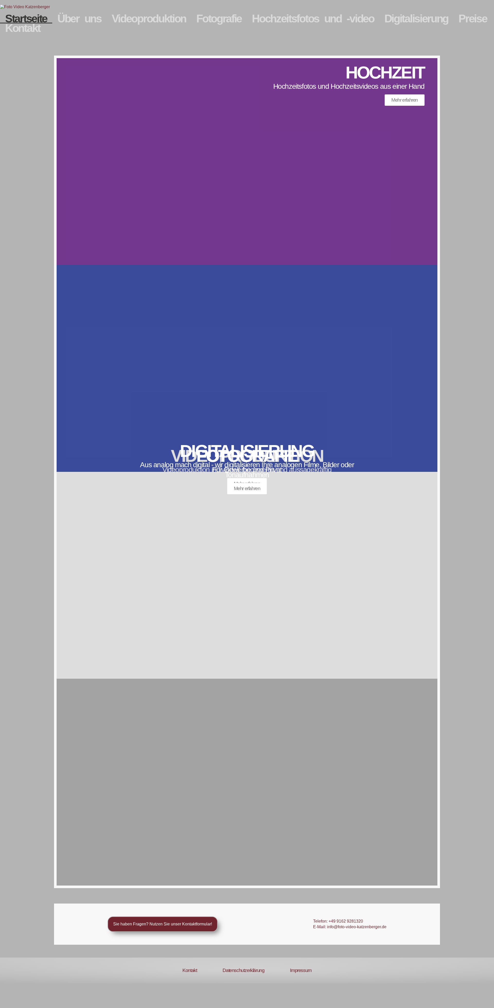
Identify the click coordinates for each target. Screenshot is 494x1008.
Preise (472, 18)
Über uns (79, 18)
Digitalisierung (416, 18)
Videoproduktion (149, 18)
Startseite (26, 18)
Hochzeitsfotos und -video (313, 18)
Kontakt (22, 28)
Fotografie (219, 18)
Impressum (300, 970)
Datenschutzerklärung (243, 970)
